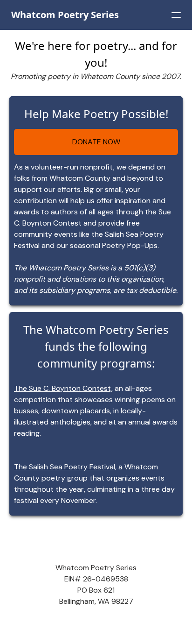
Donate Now (96, 142)
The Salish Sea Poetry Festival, (65, 467)
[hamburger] (176, 15)
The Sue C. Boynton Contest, (63, 388)
